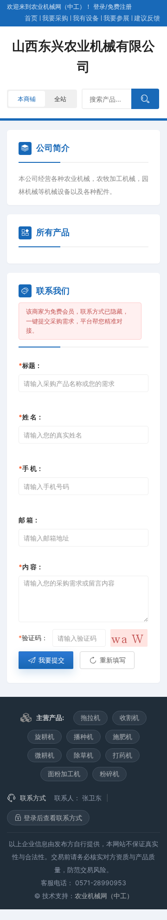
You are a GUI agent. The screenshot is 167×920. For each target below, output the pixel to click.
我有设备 (86, 18)
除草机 (83, 755)
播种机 (83, 736)
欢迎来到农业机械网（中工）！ (50, 6)
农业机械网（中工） (104, 896)
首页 (31, 18)
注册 (120, 6)
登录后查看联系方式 (52, 818)
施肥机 (122, 736)
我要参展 (116, 18)
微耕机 (44, 755)
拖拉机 (90, 717)
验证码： (33, 638)
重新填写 (112, 660)
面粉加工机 (64, 774)
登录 (99, 6)
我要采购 (55, 18)
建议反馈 (147, 18)
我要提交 (50, 660)
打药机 (122, 755)
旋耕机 (44, 736)
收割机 (129, 717)
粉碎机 (109, 774)
